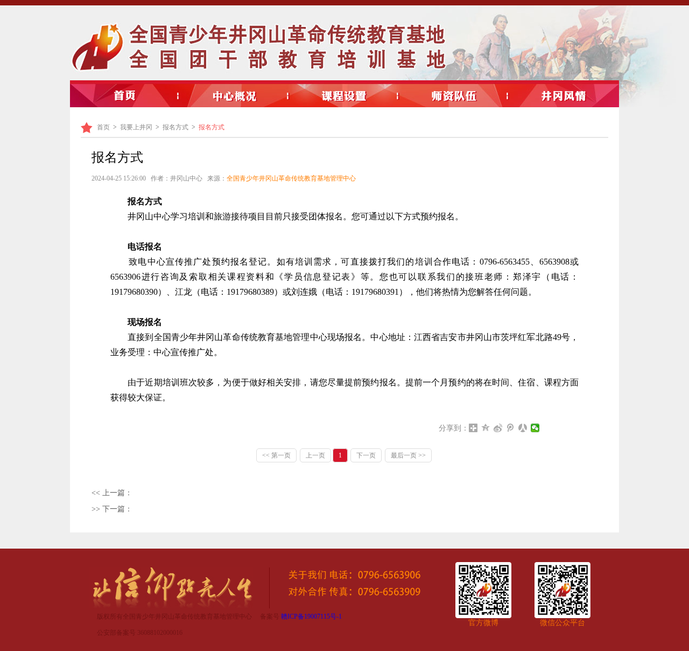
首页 (103, 127)
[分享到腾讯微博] (510, 428)
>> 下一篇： (112, 509)
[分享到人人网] (523, 428)
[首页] (125, 96)
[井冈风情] (564, 96)
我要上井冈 (136, 127)
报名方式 (175, 127)
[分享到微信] (535, 428)
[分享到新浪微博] (498, 428)
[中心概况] (235, 96)
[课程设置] (344, 96)
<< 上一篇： (112, 493)
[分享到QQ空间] (485, 428)
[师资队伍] (454, 96)
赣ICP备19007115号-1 (311, 616)
